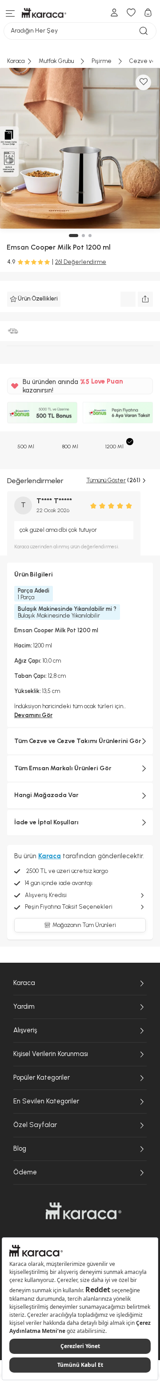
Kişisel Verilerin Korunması (50, 1054)
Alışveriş (25, 1030)
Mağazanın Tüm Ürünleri (84, 925)
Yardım (24, 1006)
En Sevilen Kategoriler (46, 1101)
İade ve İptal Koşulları (46, 822)
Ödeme (25, 1172)
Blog (19, 1148)
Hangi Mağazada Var (46, 795)
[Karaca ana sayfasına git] (83, 1210)
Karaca (24, 983)
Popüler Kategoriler (41, 1077)
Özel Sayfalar (35, 1125)
